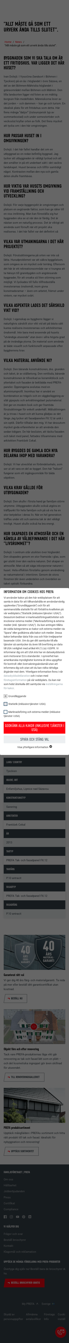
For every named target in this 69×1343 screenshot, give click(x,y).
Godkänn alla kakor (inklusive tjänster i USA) (34, 727)
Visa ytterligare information (33, 747)
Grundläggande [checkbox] (17, 696)
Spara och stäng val (34, 739)
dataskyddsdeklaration (17, 675)
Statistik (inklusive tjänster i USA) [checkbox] (27, 703)
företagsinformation (15, 680)
